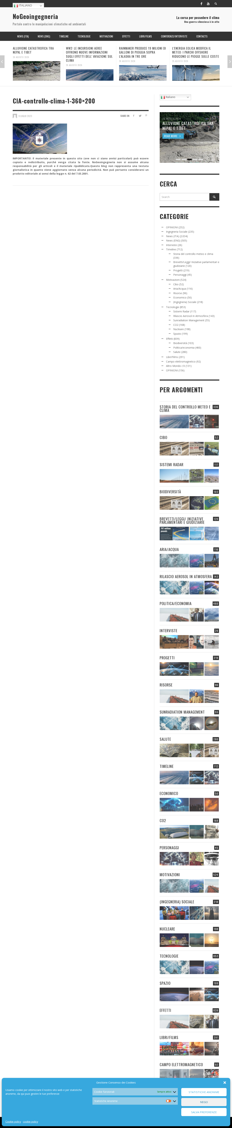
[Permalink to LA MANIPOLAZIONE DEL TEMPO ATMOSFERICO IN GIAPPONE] (211, 421)
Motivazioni (173, 279)
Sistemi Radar (181, 311)
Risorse (177, 293)
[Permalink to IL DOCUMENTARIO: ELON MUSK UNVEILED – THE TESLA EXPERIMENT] (211, 1048)
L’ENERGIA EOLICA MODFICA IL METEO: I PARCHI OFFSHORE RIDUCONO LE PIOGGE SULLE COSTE (142, 52)
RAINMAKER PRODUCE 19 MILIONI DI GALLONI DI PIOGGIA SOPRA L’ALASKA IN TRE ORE (89, 52)
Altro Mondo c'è (175, 366)
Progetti (178, 270)
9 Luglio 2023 (25, 116)
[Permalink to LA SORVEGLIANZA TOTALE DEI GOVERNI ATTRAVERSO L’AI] (196, 913)
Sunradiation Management (188, 320)
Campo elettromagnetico (181, 361)
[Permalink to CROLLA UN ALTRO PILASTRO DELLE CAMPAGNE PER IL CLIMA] (211, 832)
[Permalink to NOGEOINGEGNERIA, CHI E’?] (174, 642)
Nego (204, 1102)
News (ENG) (173, 240)
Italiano (25, 5)
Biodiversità (180, 343)
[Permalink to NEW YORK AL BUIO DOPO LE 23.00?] (196, 804)
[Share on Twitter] (139, 116)
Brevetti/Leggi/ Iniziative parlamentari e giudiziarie (182, 520)
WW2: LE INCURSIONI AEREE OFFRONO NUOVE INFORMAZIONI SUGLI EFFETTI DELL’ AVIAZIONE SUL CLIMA (36, 54)
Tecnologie (172, 307)
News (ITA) (172, 236)
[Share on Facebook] (133, 116)
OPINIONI (172, 227)
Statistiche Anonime (204, 1092)
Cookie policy (13, 1121)
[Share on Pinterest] (146, 116)
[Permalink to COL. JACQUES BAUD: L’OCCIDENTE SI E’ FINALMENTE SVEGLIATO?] (196, 642)
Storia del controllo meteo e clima (193, 254)
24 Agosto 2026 (180, 61)
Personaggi (180, 274)
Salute (177, 352)
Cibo (176, 284)
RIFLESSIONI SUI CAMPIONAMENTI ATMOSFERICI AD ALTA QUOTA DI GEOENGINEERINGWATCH (194, 52)
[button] (225, 1082)
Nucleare (178, 329)
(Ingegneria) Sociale (184, 302)
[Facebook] (201, 3)
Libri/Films (172, 357)
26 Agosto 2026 (21, 65)
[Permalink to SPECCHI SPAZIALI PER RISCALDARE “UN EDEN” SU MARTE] (196, 994)
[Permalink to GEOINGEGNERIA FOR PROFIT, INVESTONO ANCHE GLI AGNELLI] (211, 804)
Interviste (171, 245)
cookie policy (30, 1121)
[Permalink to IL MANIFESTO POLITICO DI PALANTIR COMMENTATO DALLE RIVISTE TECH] (211, 913)
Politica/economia (183, 347)
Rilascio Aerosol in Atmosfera (190, 316)
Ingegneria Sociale (176, 231)
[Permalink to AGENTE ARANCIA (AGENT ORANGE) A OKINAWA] (174, 750)
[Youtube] (208, 3)
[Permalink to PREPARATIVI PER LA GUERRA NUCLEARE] (174, 940)
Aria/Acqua (179, 288)
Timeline (171, 249)
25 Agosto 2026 (127, 61)
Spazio (177, 333)
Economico (180, 297)
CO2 (175, 324)
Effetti (169, 338)
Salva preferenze (204, 1112)
